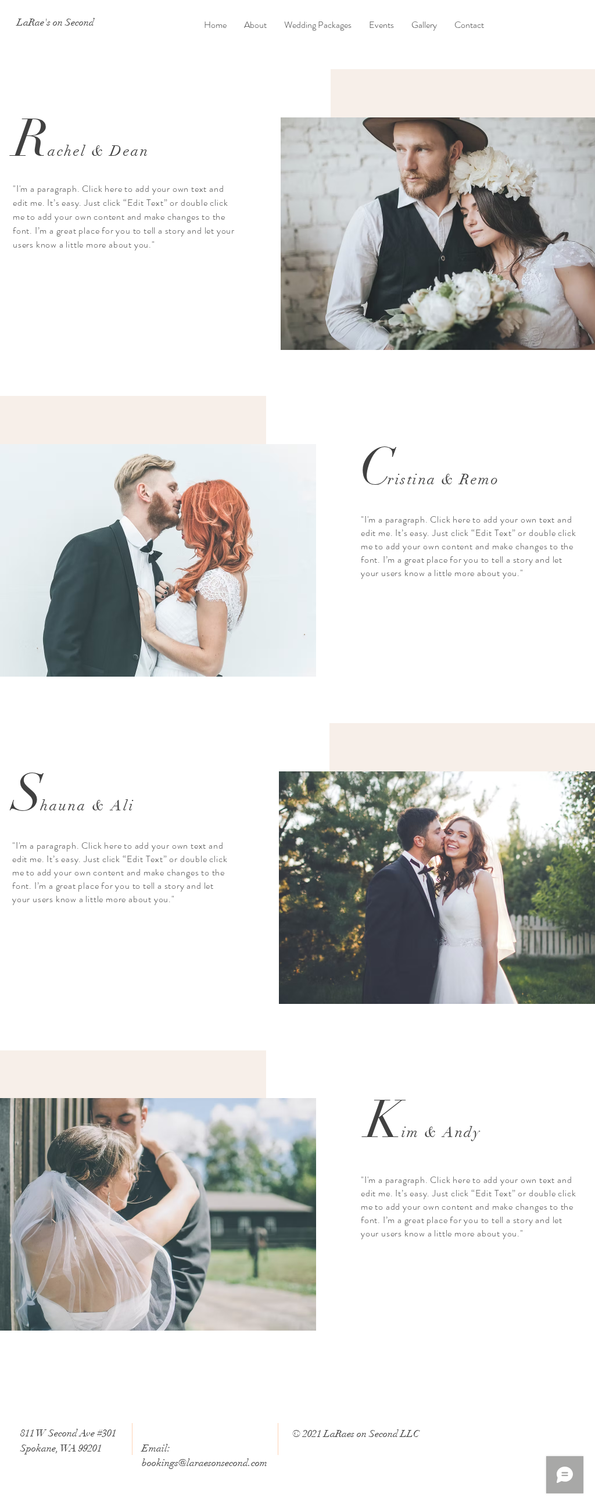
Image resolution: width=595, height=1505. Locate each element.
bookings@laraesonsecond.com (204, 1463)
